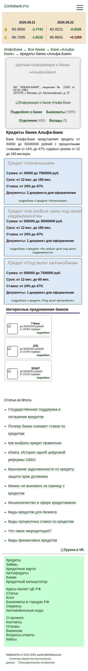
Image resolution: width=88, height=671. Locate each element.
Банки (11, 577)
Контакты (14, 622)
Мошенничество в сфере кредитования (42, 503)
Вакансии (14, 631)
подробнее (43, 332)
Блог (10, 598)
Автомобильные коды (24, 610)
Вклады (55, 120)
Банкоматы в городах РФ (27, 602)
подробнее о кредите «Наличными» (43, 200)
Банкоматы (55, 112)
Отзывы (13, 626)
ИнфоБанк (13, 49)
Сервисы (13, 606)
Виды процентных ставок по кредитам (41, 521)
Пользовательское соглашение (36, 662)
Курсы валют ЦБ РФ (23, 589)
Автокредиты (17, 573)
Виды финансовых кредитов (32, 540)
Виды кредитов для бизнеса (32, 512)
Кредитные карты (21, 569)
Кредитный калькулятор (26, 582)
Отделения (28, 120)
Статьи (12, 593)
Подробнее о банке (26, 112)
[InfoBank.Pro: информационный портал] (16, 6)
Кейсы (11, 639)
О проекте (15, 618)
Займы (12, 564)
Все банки (36, 49)
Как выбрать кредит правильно (34, 443)
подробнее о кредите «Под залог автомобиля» (42, 300)
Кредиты (13, 560)
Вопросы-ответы (20, 635)
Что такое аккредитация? (29, 531)
